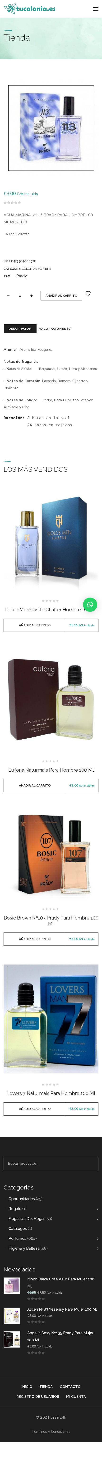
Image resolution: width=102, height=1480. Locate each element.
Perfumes (17, 1238)
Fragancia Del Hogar (27, 1218)
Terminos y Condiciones (51, 1431)
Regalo (15, 1208)
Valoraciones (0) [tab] (55, 328)
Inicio (26, 1387)
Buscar (92, 1163)
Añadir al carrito (61, 295)
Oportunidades (22, 1199)
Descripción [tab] (20, 328)
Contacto (70, 1387)
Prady (21, 276)
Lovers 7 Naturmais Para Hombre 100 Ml (51, 1093)
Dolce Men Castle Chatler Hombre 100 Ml (51, 609)
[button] (90, 605)
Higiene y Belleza (24, 1248)
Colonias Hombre (36, 268)
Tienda (46, 1387)
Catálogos (18, 1228)
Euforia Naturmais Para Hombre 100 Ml (51, 770)
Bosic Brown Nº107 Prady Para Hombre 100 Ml (51, 920)
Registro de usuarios (37, 1396)
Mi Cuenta (76, 1396)
